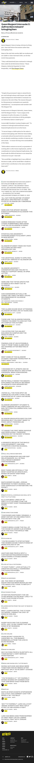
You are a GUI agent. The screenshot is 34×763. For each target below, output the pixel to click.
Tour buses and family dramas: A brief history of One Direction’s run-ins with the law (16, 517)
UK (6, 449)
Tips (26, 2)
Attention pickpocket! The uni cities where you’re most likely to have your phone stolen (17, 596)
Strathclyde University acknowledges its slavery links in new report (16, 235)
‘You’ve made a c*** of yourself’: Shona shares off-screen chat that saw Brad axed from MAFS (15, 679)
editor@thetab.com (21, 756)
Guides (18, 215)
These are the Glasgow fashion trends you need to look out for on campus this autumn (16, 321)
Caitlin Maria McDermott (12, 227)
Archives (12, 742)
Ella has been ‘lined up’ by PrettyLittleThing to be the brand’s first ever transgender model (16, 502)
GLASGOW (8, 205)
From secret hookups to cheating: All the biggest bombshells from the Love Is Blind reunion (14, 639)
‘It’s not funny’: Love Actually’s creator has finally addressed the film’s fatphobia (15, 568)
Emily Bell (7, 275)
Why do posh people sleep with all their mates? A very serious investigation (17, 653)
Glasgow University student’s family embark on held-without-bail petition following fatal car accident (16, 407)
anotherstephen (10, 448)
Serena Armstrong (7, 362)
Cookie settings (25, 742)
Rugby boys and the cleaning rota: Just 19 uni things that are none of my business (16, 624)
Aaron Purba (8, 239)
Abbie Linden (8, 261)
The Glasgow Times (18, 68)
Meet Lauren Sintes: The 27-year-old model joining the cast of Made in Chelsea (16, 612)
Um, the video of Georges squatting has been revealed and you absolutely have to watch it (16, 582)
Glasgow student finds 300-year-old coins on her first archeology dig (16, 247)
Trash (22, 520)
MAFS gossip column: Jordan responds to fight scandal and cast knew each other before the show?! (16, 484)
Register (12, 747)
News (17, 39)
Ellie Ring (7, 586)
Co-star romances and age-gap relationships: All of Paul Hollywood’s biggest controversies (15, 459)
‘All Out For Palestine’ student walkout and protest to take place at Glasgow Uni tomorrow (16, 199)
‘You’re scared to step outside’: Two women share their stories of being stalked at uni (17, 542)
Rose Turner (8, 336)
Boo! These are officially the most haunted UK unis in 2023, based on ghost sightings (14, 471)
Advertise (12, 739)
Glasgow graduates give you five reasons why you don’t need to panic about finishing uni (16, 420)
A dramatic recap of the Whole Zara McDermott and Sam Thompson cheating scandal (15, 444)
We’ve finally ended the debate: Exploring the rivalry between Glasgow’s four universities (15, 382)
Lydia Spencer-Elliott (11, 463)
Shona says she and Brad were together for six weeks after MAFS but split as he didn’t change (17, 667)
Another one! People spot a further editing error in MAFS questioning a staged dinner (15, 554)
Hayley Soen (8, 489)
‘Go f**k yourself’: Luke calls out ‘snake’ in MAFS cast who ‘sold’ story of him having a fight (16, 705)
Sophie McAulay (9, 324)
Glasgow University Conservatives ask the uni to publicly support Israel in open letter (15, 270)
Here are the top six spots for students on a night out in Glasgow (15, 283)
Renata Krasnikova (10, 436)
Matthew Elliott (9, 312)
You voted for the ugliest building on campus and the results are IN (14, 333)
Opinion (18, 386)
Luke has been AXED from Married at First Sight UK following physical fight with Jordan (16, 717)
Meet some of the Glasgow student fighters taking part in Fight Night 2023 (15, 358)
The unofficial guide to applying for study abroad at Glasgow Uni (16, 258)
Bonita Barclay (9, 374)
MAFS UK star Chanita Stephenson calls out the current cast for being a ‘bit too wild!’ (16, 693)
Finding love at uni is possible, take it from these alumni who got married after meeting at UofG (15, 345)
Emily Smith (8, 475)
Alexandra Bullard (10, 39)
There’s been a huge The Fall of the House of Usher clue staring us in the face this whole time (16, 529)
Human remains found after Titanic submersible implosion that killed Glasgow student (15, 223)
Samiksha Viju (8, 287)
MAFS (15, 489)
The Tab (6, 203)
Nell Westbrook (6, 302)
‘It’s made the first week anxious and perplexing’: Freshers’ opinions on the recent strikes (16, 432)
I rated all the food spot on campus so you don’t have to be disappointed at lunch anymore (15, 394)
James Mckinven (9, 215)
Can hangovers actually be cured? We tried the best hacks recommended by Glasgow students (15, 296)
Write (21, 2)
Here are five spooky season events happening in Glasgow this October (16, 211)
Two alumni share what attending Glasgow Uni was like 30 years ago (17, 310)
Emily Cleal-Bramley (11, 251)
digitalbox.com (7, 756)
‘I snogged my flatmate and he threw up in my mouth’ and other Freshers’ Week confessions (16, 370)
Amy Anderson (6, 301)
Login (11, 748)
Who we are (23, 739)
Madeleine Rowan (17, 301)
